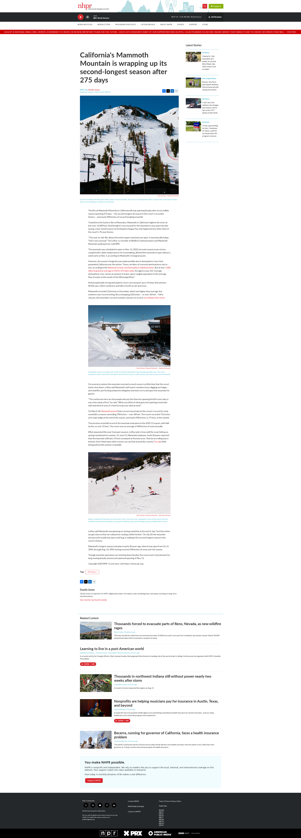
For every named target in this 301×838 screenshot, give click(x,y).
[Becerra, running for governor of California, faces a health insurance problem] (96, 739)
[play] (80, 17)
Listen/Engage (148, 24)
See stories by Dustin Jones (93, 599)
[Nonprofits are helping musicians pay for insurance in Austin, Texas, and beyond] (96, 708)
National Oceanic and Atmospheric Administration (131, 267)
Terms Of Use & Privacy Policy (170, 801)
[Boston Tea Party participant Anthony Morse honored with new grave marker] (193, 83)
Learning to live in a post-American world (112, 648)
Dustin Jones (94, 89)
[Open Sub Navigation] (94, 24)
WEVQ (161, 823)
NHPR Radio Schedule (136, 806)
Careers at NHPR (134, 812)
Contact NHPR (133, 801)
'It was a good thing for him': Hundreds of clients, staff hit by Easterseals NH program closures (210, 130)
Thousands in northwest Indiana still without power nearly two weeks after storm (162, 678)
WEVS (161, 825)
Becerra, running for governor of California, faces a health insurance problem (166, 734)
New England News (209, 78)
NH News (205, 52)
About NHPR (166, 24)
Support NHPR (93, 780)
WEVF (161, 814)
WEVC (161, 812)
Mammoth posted (109, 411)
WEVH (161, 816)
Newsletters (103, 24)
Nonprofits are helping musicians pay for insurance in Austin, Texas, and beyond (166, 703)
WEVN (161, 819)
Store (205, 24)
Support (217, 6)
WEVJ (161, 818)
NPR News (92, 572)
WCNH (161, 810)
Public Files (163, 806)
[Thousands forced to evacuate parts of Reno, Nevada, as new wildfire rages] (96, 630)
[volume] (88, 17)
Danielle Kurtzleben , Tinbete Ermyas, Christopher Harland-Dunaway (105, 653)
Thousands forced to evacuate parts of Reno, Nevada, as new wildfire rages (167, 625)
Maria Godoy (118, 632)
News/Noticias (85, 24)
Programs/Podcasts (125, 24)
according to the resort (154, 297)
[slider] (91, 17)
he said (158, 441)
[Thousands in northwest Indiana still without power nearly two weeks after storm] (96, 683)
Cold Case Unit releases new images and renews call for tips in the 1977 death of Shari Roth (210, 107)
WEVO (161, 821)
